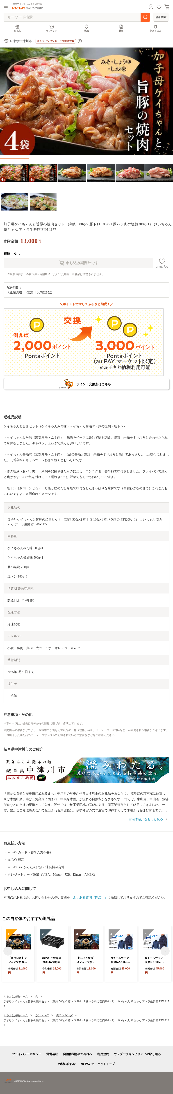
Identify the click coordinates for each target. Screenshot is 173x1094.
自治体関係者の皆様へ (77, 1054)
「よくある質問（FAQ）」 (88, 897)
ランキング (51, 30)
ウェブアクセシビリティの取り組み (137, 1054)
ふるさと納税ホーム (16, 996)
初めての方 (155, 30)
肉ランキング (64, 1015)
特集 (121, 30)
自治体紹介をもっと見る (145, 819)
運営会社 (52, 1054)
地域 (86, 30)
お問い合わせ (67, 1064)
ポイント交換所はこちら (93, 384)
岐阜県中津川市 (21, 41)
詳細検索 (161, 17)
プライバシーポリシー (26, 1054)
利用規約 (103, 1054)
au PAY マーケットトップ (98, 1064)
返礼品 (17, 30)
